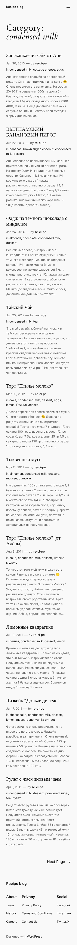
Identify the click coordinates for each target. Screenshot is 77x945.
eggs (60, 69)
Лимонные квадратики (29, 627)
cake (12, 400)
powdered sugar (56, 793)
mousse (11, 478)
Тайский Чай (19, 307)
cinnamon (16, 473)
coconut (47, 149)
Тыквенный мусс (23, 460)
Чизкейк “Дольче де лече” (32, 701)
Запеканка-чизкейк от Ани (34, 55)
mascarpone (25, 719)
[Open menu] (68, 6)
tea (35, 321)
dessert (18, 153)
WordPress (34, 936)
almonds (15, 238)
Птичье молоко (27, 404)
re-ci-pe (41, 63)
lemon (10, 404)
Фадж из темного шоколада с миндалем (36, 221)
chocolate (30, 238)
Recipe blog (14, 7)
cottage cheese (44, 69)
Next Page (59, 862)
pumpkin (25, 478)
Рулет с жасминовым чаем (33, 779)
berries (14, 641)
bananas (15, 149)
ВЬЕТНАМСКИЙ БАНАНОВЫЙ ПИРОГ (31, 132)
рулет (16, 798)
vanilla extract (45, 719)
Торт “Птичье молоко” (29, 386)
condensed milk (20, 69)
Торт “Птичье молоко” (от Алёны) (33, 541)
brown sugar (31, 149)
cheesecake (17, 714)
